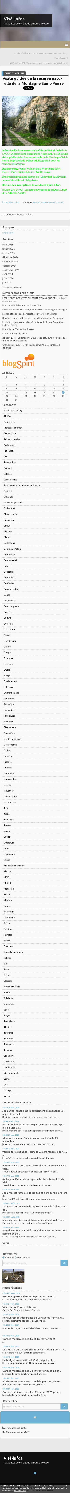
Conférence (9, 577)
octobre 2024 (9, 265)
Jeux (6, 808)
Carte (5, 1242)
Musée (7, 894)
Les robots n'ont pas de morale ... (18, 313)
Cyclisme (8, 623)
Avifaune (8, 468)
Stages (7, 1015)
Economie (8, 658)
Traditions (9, 1038)
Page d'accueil (61, 58)
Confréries (9, 583)
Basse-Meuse (10, 479)
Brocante (8, 496)
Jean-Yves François (13, 1110)
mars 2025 (7, 244)
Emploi (7, 669)
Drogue (7, 652)
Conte (7, 594)
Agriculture (9, 422)
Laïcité (7, 836)
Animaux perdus (12, 439)
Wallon (7, 1096)
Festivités (8, 721)
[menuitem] (41, 53)
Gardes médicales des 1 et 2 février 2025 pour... (31, 1392)
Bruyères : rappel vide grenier (16, 318)
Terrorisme (9, 1021)
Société (7, 992)
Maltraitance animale (14, 865)
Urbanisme (9, 1055)
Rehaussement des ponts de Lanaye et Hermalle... (33, 1317)
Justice (7, 825)
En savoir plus (20, 1490)
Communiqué (10, 560)
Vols (6, 1084)
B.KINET (7, 1165)
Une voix (6, 329)
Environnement (11, 692)
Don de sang (10, 641)
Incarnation (35, 305)
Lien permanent (11, 202)
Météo (7, 877)
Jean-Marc (8, 1192)
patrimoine (9, 917)
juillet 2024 (8, 278)
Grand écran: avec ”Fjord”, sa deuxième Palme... (25, 344)
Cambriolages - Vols (14, 502)
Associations (10, 462)
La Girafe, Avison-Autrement (50, 318)
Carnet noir (8, 333)
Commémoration (12, 548)
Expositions (9, 710)
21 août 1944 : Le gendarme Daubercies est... (24, 337)
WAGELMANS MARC (13, 1124)
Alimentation (10, 433)
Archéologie (10, 445)
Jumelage (8, 819)
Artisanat (8, 450)
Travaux (8, 1050)
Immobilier (9, 773)
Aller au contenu (9, 2)
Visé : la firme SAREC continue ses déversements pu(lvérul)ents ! (39, 63)
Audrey (6, 1179)
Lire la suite (7, 232)
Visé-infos (14, 18)
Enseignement (11, 681)
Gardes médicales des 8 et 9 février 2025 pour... (31, 1370)
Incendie (8, 785)
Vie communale (11, 1073)
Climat (7, 537)
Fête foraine (10, 727)
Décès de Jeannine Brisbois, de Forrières (22, 309)
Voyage (7, 1090)
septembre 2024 (10, 270)
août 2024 (7, 274)
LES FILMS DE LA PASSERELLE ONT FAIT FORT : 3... (34, 1349)
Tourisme (8, 1032)
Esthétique (9, 704)
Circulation (9, 520)
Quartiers (8, 946)
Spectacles (9, 1004)
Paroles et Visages (48, 313)
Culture (7, 617)
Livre (6, 848)
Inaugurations (10, 779)
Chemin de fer (11, 514)
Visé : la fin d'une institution (19, 1307)
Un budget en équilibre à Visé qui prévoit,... (28, 1360)
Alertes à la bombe (13, 427)
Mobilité (8, 883)
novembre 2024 (10, 261)
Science (7, 975)
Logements (9, 854)
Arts (6, 456)
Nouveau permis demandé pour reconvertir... (29, 1296)
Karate (7, 831)
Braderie (8, 491)
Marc (5, 1220)
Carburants (9, 508)
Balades (8, 474)
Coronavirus (10, 600)
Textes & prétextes (24, 329)
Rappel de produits (13, 952)
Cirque (7, 525)
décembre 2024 (10, 257)
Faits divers (9, 715)
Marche (7, 871)
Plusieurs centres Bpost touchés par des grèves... (32, 1381)
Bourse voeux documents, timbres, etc (23, 485)
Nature (7, 906)
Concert (8, 566)
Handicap (8, 756)
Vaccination (9, 1061)
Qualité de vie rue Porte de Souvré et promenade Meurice (40, 53)
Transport (9, 1044)
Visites (7, 1078)
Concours (8, 571)
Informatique (10, 796)
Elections (8, 664)
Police (7, 923)
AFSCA (7, 416)
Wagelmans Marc (12, 1230)
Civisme (8, 531)
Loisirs (7, 860)
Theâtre (8, 1027)
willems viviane (11, 1138)
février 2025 (8, 248)
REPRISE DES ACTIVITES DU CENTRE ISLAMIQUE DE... (29, 298)
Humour (8, 767)
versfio (6, 1151)
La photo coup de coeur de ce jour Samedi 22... (25, 322)
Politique (8, 929)
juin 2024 (7, 282)
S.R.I (6, 963)
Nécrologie (9, 911)
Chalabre (22, 333)
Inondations (10, 802)
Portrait (8, 934)
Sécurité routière (12, 986)
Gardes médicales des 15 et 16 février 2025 (29, 1338)
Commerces (10, 554)
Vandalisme (9, 1067)
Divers (7, 635)
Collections (9, 543)
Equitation (9, 698)
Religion (8, 958)
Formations (9, 733)
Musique (8, 900)
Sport (6, 1009)
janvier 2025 (8, 253)
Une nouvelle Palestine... (14, 305)
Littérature (9, 842)
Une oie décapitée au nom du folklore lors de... (39, 1220)
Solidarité (8, 998)
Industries (9, 790)
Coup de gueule (11, 606)
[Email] (35, 1417)
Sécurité (8, 980)
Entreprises (9, 687)
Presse (7, 940)
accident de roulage (13, 410)
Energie (7, 675)
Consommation (11, 589)
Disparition (9, 629)
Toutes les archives (11, 287)
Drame (7, 646)
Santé (6, 969)
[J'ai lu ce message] (66, 1485)
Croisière (8, 612)
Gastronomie (10, 744)
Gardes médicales (12, 739)
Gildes (7, 750)
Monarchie (9, 888)
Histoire (8, 762)
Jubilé (7, 813)
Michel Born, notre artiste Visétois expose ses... (31, 1328)
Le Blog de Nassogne (56, 309)
